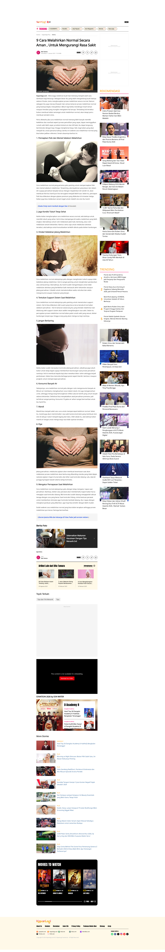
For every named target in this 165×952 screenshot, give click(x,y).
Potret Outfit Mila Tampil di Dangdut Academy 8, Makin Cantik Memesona (73, 726)
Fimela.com (42, 934)
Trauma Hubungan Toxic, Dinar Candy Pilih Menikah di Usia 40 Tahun (113, 257)
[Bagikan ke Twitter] (87, 52)
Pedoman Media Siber (90, 926)
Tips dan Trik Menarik (45, 599)
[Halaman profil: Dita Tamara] (38, 52)
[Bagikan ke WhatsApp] (95, 52)
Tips (57, 599)
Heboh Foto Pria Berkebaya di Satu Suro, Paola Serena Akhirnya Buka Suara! (113, 456)
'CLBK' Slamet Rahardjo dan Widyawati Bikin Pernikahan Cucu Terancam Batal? (113, 210)
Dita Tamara (44, 51)
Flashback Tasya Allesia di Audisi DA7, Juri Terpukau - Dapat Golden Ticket (112, 479)
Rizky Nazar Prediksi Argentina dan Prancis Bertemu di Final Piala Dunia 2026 (114, 139)
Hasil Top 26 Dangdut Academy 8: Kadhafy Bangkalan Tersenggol (72, 713)
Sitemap (102, 926)
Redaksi (47, 926)
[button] (91, 52)
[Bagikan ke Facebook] (83, 52)
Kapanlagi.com (53, 931)
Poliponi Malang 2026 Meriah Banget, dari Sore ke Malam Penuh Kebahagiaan (113, 186)
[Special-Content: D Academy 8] (48, 715)
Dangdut (60, 741)
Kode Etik (65, 926)
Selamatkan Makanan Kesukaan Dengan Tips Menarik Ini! (76, 538)
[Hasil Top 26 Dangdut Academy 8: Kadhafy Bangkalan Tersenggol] (89, 713)
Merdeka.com (86, 931)
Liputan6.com (42, 931)
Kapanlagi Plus (46, 34)
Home (38, 34)
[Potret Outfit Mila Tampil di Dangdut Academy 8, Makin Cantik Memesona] (89, 725)
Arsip (109, 926)
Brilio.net (52, 934)
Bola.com (73, 931)
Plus (58, 754)
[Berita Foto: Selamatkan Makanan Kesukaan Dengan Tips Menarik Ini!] (94, 538)
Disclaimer (56, 926)
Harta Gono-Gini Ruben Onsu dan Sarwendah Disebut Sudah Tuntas (114, 233)
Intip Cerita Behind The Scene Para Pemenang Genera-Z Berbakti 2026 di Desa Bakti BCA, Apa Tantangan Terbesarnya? (77, 849)
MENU (127, 22)
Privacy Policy (76, 926)
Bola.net (63, 931)
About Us (39, 926)
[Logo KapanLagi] (43, 22)
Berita (54, 34)
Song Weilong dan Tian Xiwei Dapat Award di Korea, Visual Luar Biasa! (113, 163)
